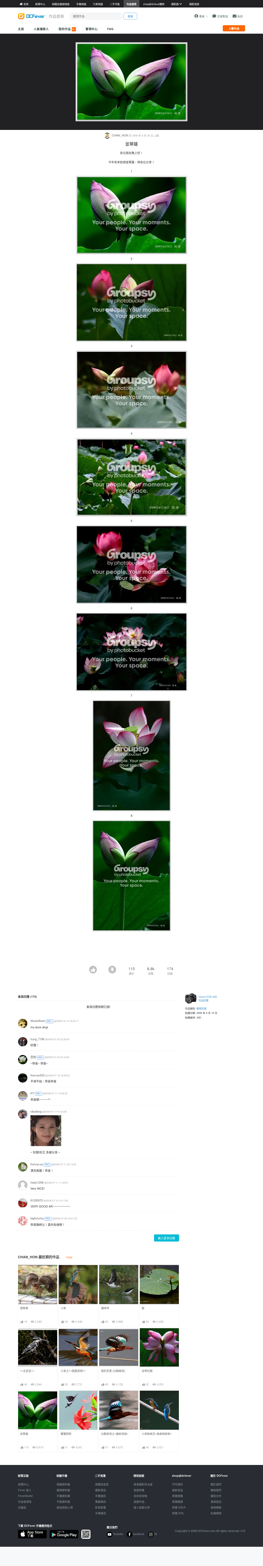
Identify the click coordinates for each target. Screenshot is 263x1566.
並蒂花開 (147, 1371)
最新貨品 (177, 1490)
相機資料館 (63, 1484)
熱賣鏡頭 (177, 1501)
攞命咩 (105, 1308)
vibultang (36, 1111)
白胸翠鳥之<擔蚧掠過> (114, 1434)
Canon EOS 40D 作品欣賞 (208, 998)
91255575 (36, 1200)
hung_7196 (37, 1039)
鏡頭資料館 (63, 1490)
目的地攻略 (140, 1496)
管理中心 (91, 29)
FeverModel (25, 1496)
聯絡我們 (216, 1490)
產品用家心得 (65, 1507)
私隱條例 (216, 1513)
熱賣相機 (177, 1496)
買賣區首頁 (102, 1484)
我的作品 (67, 29)
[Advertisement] (131, 955)
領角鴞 (24, 1308)
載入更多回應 (166, 1238)
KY (32, 1093)
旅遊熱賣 (139, 1490)
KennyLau (36, 1164)
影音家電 (100, 1507)
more (69, 1257)
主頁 (21, 29)
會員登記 (216, 1501)
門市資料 (177, 1484)
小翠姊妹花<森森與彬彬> (157, 1434)
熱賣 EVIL (178, 1513)
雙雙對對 (66, 1434)
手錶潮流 (100, 1513)
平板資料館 (63, 1501)
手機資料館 (63, 1496)
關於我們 (216, 1484)
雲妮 (33, 1057)
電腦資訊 (100, 1501)
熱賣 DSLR (178, 1507)
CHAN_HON (120, 135)
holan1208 (36, 1182)
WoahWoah (37, 1021)
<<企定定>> (27, 1371)
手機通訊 (100, 1496)
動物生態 (202, 1008)
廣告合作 (216, 1496)
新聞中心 (23, 1484)
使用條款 (216, 1507)
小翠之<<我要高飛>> (73, 1371)
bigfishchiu (37, 1218)
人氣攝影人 (41, 29)
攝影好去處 (143, 1484)
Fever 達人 (24, 1490)
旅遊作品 (139, 1501)
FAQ (110, 29)
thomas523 (37, 1075)
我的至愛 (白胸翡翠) (113, 1371)
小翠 (63, 1308)
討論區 (22, 1507)
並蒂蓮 (24, 1434)
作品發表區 (25, 1501)
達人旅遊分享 (142, 1507)
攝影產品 (100, 1490)
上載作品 (234, 28)
